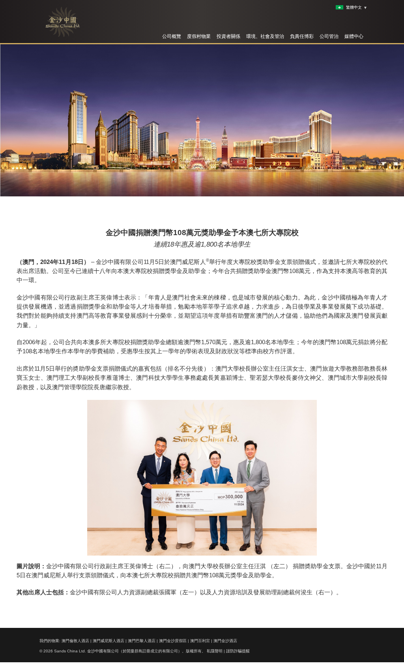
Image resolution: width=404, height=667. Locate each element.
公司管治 (329, 36)
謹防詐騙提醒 (238, 651)
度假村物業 (199, 36)
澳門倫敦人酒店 (75, 641)
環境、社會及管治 (265, 36)
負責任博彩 (302, 36)
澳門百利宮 (200, 641)
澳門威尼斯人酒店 (108, 641)
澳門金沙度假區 (173, 641)
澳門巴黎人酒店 (141, 641)
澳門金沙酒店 (225, 641)
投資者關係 (228, 36)
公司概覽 (171, 36)
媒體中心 (353, 36)
